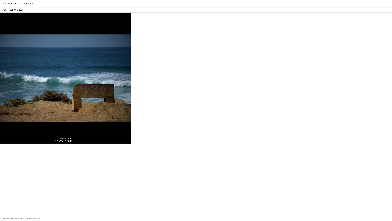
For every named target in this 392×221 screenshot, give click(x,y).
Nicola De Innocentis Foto (22, 3)
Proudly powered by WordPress (11, 218)
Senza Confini (65, 141)
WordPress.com (35, 218)
